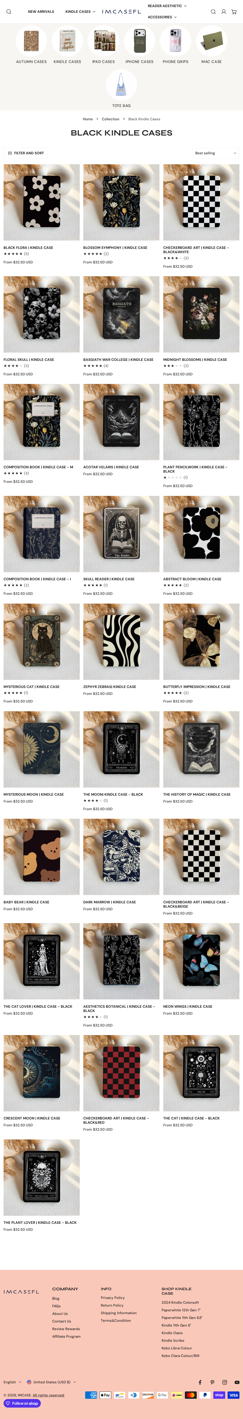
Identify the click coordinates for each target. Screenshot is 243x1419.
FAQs (56, 1306)
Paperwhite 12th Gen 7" (181, 1310)
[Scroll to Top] (234, 1394)
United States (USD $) (51, 1382)
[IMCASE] (121, 11)
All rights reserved (48, 1395)
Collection (110, 119)
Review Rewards (66, 1329)
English (10, 1382)
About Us (60, 1313)
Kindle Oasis (172, 1333)
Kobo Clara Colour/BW (181, 1355)
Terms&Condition (116, 1320)
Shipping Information (119, 1313)
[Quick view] (70, 235)
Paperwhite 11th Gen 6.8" (182, 1317)
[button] (80, 11)
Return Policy (112, 1305)
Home (88, 119)
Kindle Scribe (173, 1340)
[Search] (9, 11)
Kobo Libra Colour (177, 1348)
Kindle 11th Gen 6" (176, 1325)
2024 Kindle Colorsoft (180, 1302)
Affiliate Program (66, 1336)
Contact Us (61, 1321)
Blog (56, 1298)
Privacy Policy (113, 1297)
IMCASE (24, 1395)
